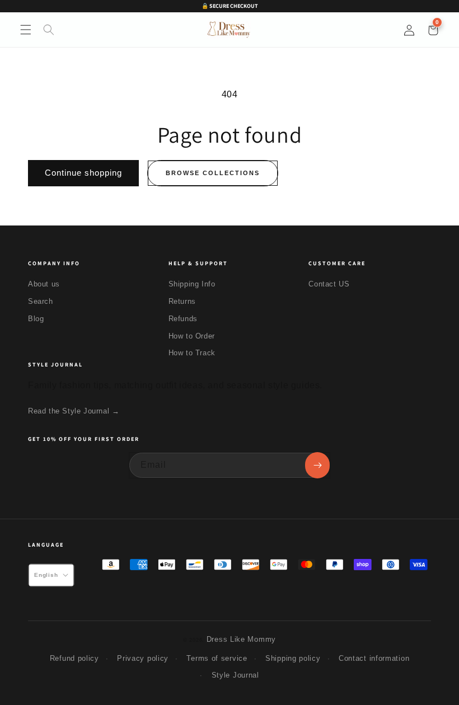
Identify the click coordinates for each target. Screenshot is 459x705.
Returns (182, 301)
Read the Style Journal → (73, 411)
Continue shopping (83, 172)
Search (40, 301)
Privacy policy (142, 658)
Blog (36, 318)
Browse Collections (213, 173)
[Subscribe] (317, 465)
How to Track (192, 353)
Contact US (328, 284)
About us (44, 284)
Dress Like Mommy (241, 639)
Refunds (183, 318)
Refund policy (74, 658)
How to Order (191, 336)
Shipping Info (192, 284)
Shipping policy (293, 658)
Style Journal (235, 675)
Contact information (374, 658)
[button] (25, 29)
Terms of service (216, 658)
